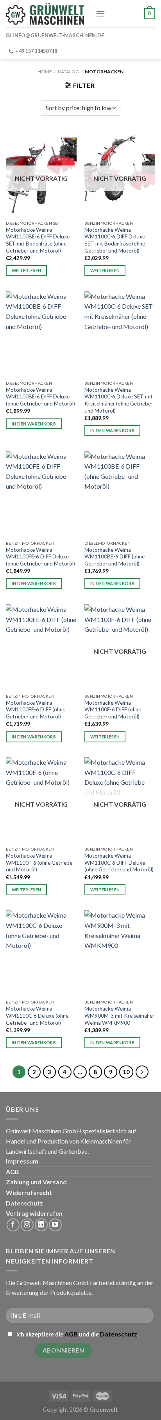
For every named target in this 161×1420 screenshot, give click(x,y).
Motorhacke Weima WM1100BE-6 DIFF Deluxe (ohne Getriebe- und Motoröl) (40, 397)
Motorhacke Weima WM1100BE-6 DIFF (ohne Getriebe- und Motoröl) (114, 557)
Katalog (68, 72)
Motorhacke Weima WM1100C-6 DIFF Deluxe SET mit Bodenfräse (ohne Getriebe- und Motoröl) (114, 240)
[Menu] (100, 13)
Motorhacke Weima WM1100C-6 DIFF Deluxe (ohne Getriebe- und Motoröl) (119, 863)
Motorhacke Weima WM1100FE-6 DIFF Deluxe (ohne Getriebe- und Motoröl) (40, 557)
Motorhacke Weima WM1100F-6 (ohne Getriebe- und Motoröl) (40, 863)
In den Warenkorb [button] (34, 423)
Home (45, 72)
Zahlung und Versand (36, 1181)
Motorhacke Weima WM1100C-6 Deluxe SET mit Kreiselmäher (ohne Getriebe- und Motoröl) (118, 400)
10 (126, 1071)
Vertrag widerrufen (34, 1213)
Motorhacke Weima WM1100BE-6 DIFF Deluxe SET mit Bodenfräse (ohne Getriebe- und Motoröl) (38, 240)
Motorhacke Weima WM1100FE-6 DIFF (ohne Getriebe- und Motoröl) (35, 710)
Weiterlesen (26, 270)
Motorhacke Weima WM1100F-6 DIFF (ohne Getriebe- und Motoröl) (112, 710)
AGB (12, 1171)
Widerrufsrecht (29, 1192)
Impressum (22, 1161)
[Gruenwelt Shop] (45, 14)
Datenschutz (24, 1203)
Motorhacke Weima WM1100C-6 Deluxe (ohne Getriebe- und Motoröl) (37, 1015)
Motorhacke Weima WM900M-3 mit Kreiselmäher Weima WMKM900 (119, 1015)
